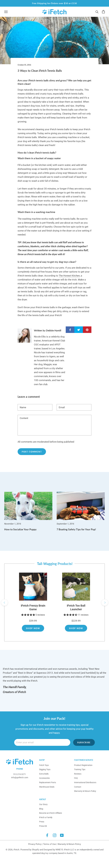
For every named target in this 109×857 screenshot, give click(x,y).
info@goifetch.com (19, 777)
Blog (41, 809)
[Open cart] (103, 11)
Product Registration (83, 765)
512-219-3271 (19, 774)
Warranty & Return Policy (85, 791)
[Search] (97, 11)
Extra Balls (44, 774)
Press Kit (43, 826)
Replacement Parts (47, 782)
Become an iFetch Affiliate (50, 813)
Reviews (77, 774)
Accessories (44, 778)
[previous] (4, 602)
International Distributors (85, 782)
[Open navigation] (6, 11)
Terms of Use (49, 844)
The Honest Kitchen (69, 275)
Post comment (32, 451)
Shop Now (33, 628)
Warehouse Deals (46, 787)
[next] (104, 602)
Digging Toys (44, 769)
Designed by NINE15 (53, 849)
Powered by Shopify (29, 849)
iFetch (16, 849)
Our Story (43, 804)
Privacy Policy (34, 844)
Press (41, 821)
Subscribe (84, 742)
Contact (77, 787)
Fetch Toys (44, 765)
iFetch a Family (45, 817)
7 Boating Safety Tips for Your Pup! (76, 529)
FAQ (76, 778)
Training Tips (79, 769)
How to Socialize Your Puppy (20, 529)
